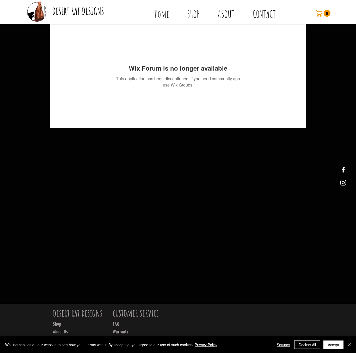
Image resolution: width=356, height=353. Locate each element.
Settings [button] (283, 344)
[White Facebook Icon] (343, 170)
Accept (333, 344)
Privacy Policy (206, 344)
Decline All (307, 344)
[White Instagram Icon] (343, 183)
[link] (323, 13)
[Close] (350, 344)
